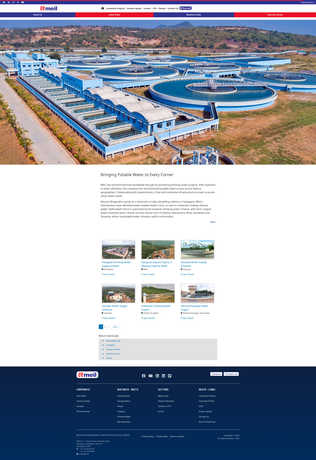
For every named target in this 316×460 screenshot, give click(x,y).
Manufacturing (113, 340)
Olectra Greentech (166, 401)
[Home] (38, 8)
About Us (37, 15)
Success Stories (275, 15)
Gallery (162, 8)
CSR (155, 8)
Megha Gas (163, 395)
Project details (108, 274)
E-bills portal (162, 436)
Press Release (83, 411)
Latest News (114, 15)
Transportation (113, 349)
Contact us (231, 374)
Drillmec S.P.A (164, 406)
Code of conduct (176, 436)
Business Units (194, 15)
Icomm (161, 411)
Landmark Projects (115, 8)
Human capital (134, 8)
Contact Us (173, 8)
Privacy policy (148, 436)
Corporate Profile (206, 401)
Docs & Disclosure (207, 421)
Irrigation (110, 345)
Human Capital (83, 401)
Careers (147, 8)
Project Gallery (205, 411)
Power (109, 358)
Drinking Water (124, 416)
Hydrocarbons (113, 353)
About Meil (81, 395)
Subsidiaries (307, 2)
